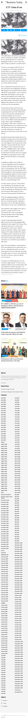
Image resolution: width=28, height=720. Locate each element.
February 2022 (4, 590)
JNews (5, 715)
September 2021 (19, 679)
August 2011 (4, 459)
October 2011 (18, 610)
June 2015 (17, 427)
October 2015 (18, 618)
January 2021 (4, 643)
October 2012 (18, 612)
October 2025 (18, 639)
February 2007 (4, 561)
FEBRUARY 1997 (4, 554)
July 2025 (17, 400)
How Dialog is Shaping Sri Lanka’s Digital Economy (12, 391)
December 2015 (4, 525)
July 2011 (3, 670)
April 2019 (3, 427)
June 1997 (17, 406)
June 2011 (17, 419)
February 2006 (4, 559)
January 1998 (4, 607)
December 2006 (4, 506)
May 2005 (17, 498)
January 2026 (4, 653)
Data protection (5, 500)
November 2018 (18, 574)
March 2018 (17, 477)
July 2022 (3, 691)
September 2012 (19, 660)
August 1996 (4, 444)
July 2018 (3, 685)
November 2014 (18, 566)
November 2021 (18, 580)
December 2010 (4, 515)
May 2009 (17, 507)
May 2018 (17, 526)
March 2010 (17, 461)
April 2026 (3, 440)
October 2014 (18, 616)
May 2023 (17, 534)
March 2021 (17, 482)
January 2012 (4, 624)
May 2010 (17, 509)
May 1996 (17, 494)
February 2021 (4, 588)
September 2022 (19, 681)
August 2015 (4, 467)
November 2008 (18, 553)
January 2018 (4, 636)
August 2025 (4, 488)
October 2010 (18, 608)
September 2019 (19, 675)
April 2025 (3, 438)
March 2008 (17, 456)
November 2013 (18, 564)
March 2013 (17, 467)
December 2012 (4, 519)
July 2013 (3, 674)
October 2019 (18, 627)
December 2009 (4, 512)
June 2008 (17, 412)
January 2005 (4, 609)
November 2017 (18, 572)
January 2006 (4, 611)
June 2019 (17, 435)
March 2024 (17, 488)
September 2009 (19, 654)
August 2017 (4, 471)
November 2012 (18, 561)
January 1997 (4, 605)
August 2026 (5, 329)
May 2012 (17, 513)
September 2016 (19, 669)
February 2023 (4, 592)
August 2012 (4, 461)
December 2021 (4, 538)
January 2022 (4, 645)
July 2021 (3, 689)
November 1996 (18, 543)
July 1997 (3, 657)
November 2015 (18, 568)
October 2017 (18, 622)
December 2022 (4, 540)
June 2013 (17, 423)
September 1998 (19, 645)
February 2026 (4, 601)
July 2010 (3, 668)
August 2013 (4, 463)
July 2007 (3, 662)
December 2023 (4, 544)
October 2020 (18, 629)
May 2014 (17, 517)
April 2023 (3, 433)
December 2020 (4, 536)
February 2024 (4, 594)
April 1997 (3, 398)
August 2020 (4, 477)
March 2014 (17, 469)
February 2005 (4, 557)
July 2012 (3, 672)
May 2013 (17, 515)
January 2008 (4, 615)
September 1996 (19, 641)
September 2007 (19, 650)
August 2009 (4, 454)
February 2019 (4, 586)
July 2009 (3, 666)
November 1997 (18, 545)
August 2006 (4, 448)
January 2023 (4, 647)
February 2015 (4, 578)
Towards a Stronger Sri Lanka (7, 389)
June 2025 (17, 446)
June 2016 (17, 429)
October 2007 (18, 601)
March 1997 (17, 450)
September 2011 (19, 658)
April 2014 (3, 417)
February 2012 (4, 571)
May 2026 (17, 540)
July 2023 (3, 693)
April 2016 (3, 421)
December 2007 (4, 508)
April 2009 (3, 406)
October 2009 (18, 606)
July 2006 (3, 659)
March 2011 (17, 463)
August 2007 (4, 450)
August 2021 (4, 480)
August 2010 (4, 456)
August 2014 (4, 465)
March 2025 (17, 490)
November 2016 (18, 570)
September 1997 (19, 643)
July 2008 (3, 664)
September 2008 (19, 652)
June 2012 (17, 421)
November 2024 (18, 589)
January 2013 (4, 626)
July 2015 (3, 678)
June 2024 (17, 444)
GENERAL (3, 603)
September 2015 (19, 666)
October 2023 (18, 635)
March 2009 (17, 459)
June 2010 (17, 417)
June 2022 (17, 440)
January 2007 (4, 613)
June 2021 (17, 438)
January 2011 (4, 622)
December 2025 (4, 548)
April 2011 (3, 410)
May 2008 (17, 505)
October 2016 (18, 620)
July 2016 (3, 680)
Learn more (3, 382)
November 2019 (18, 576)
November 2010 (18, 557)
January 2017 (4, 634)
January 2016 (4, 632)
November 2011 (18, 559)
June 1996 (17, 404)
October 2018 (18, 624)
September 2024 (19, 685)
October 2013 (18, 614)
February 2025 (4, 599)
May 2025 (17, 538)
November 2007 (18, 551)
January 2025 (4, 651)
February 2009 (4, 565)
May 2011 (17, 511)
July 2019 (3, 687)
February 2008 (4, 563)
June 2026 (17, 448)
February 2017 (4, 582)
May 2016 (17, 522)
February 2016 (4, 580)
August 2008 (4, 452)
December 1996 (4, 502)
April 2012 (3, 412)
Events (2, 550)
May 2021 (17, 530)
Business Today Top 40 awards (6, 497)
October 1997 (18, 597)
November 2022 (18, 582)
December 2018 (4, 531)
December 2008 (4, 510)
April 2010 (3, 408)
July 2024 (17, 398)
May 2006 (17, 501)
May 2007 (17, 503)
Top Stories (18, 690)
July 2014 (3, 676)
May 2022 (17, 532)
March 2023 (17, 486)
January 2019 (4, 638)
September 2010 (19, 656)
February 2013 (4, 573)
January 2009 (4, 617)
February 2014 (4, 575)
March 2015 (17, 471)
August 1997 (4, 446)
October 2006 (18, 599)
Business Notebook (7, 300)
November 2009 (18, 555)
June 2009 (17, 414)
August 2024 (4, 486)
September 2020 (19, 677)
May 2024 (17, 536)
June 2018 (17, 433)
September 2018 (19, 673)
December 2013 (4, 521)
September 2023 (19, 683)
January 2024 (4, 649)
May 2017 (17, 524)
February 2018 (4, 584)
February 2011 (4, 569)
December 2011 (4, 517)
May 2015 (17, 519)
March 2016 (17, 473)
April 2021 (3, 429)
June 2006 (17, 408)
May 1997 (17, 496)
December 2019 (4, 533)
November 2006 (18, 547)
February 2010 (4, 567)
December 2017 (4, 529)
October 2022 (18, 633)
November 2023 (18, 587)
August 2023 (4, 484)
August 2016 (4, 469)
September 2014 (19, 664)
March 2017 (17, 475)
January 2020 (4, 641)
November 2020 (18, 578)
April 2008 (3, 404)
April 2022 (3, 431)
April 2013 (3, 414)
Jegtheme (3, 717)
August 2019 (4, 475)
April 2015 (3, 419)
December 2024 (4, 546)
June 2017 (17, 431)
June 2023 (17, 442)
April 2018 (3, 425)
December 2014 (4, 523)
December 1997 (4, 504)
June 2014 (17, 425)
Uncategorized (18, 692)
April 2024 (3, 435)
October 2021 (18, 631)
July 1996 (3, 655)
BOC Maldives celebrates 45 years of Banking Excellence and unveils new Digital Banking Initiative (12, 305)
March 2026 (17, 492)
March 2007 (17, 454)
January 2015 (4, 630)
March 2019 (17, 480)
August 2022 (4, 482)
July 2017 (3, 683)
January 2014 (4, 628)
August (3, 442)
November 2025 (18, 593)
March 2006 (17, 452)
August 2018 (4, 473)
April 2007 (3, 402)
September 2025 (19, 687)
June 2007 (17, 410)
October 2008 (18, 603)
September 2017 (19, 671)
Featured (3, 552)
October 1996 (18, 595)
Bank (2, 492)
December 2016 (4, 527)
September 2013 (19, 662)
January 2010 (4, 620)
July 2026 (17, 402)
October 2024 (18, 637)
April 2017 (3, 423)
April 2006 (3, 400)
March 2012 (17, 465)
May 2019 (17, 528)
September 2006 (19, 648)
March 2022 (17, 484)
